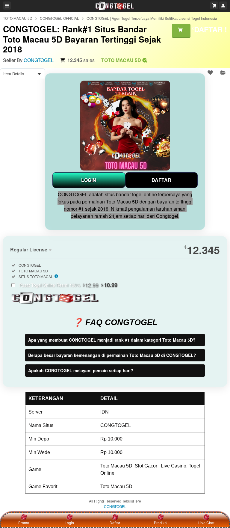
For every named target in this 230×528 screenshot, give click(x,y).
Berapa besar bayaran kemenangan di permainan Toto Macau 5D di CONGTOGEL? (112, 355)
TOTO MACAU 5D (17, 18)
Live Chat (206, 523)
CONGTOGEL (39, 60)
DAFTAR (161, 179)
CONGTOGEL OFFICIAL (59, 18)
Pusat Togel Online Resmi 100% (68, 285)
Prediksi (160, 523)
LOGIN (88, 179)
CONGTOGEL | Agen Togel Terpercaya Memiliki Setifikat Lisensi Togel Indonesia (152, 18)
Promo (23, 523)
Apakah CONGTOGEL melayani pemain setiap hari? (80, 370)
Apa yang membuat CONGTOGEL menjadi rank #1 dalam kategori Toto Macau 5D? (112, 340)
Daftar (115, 523)
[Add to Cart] (181, 30)
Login (69, 523)
